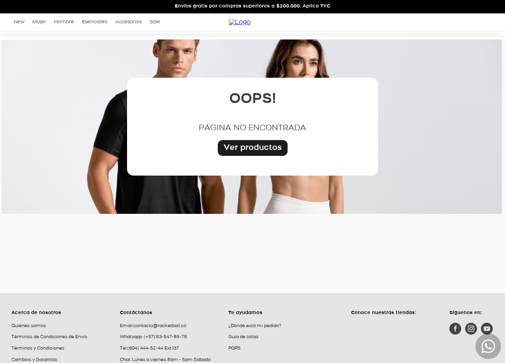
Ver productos (253, 148)
